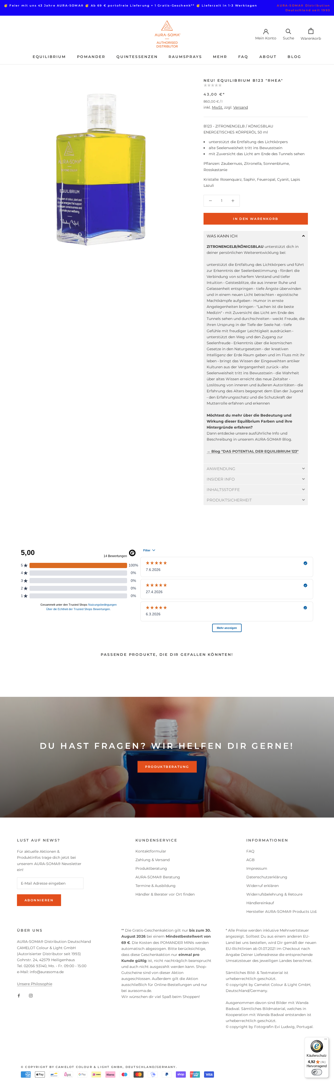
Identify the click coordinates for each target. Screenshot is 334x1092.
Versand (240, 107)
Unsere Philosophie (34, 984)
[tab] (256, 236)
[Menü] (326, 1040)
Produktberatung (167, 767)
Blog (294, 56)
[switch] (317, 1072)
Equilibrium (49, 56)
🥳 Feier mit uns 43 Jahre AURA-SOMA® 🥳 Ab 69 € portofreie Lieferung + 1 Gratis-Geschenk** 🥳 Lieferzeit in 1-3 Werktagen (131, 5)
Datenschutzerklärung (266, 877)
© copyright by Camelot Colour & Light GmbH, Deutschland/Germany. (99, 1067)
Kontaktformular (150, 851)
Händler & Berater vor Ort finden (165, 894)
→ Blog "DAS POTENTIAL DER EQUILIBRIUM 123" (253, 451)
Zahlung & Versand (152, 859)
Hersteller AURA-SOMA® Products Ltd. (281, 911)
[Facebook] (19, 995)
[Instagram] (31, 995)
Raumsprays (185, 56)
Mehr (220, 56)
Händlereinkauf (260, 903)
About (268, 56)
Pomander (91, 56)
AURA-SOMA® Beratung (157, 877)
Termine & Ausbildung (155, 885)
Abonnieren (39, 900)
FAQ (243, 56)
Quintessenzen (137, 56)
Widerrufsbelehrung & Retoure (274, 894)
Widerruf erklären (262, 885)
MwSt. (217, 107)
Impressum (256, 868)
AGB (250, 859)
